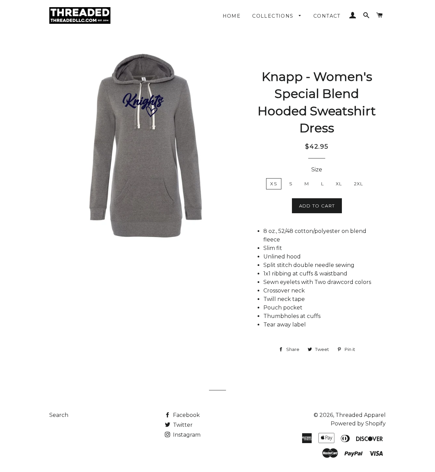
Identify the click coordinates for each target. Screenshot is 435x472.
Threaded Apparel (360, 415)
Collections (273, 16)
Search (58, 415)
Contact (327, 16)
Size (316, 169)
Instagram (186, 435)
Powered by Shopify (358, 423)
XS (273, 183)
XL (339, 183)
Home (232, 16)
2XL (358, 183)
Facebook (186, 415)
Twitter (182, 425)
